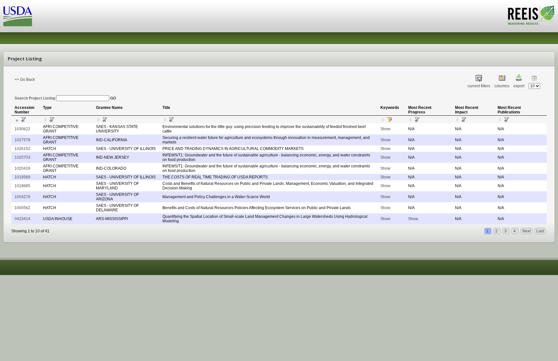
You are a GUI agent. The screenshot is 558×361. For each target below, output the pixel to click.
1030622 (22, 129)
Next (526, 231)
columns (501, 86)
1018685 (22, 186)
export (518, 86)
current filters (479, 86)
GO (113, 98)
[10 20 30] (534, 86)
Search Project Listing (35, 98)
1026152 (22, 148)
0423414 (22, 219)
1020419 (22, 168)
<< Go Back (25, 79)
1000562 (22, 208)
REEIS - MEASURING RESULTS (530, 15)
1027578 (22, 140)
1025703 (22, 157)
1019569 (22, 177)
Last (540, 231)
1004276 (22, 197)
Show (385, 129)
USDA (17, 16)
